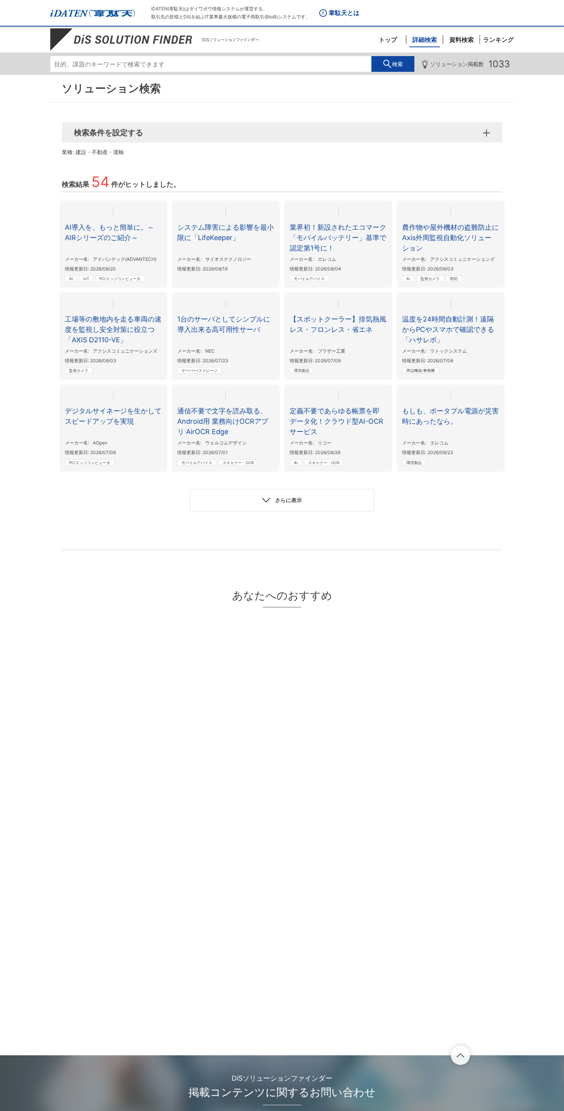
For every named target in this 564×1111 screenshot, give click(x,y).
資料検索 (461, 39)
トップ (388, 39)
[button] (282, 500)
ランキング (498, 39)
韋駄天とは (344, 13)
